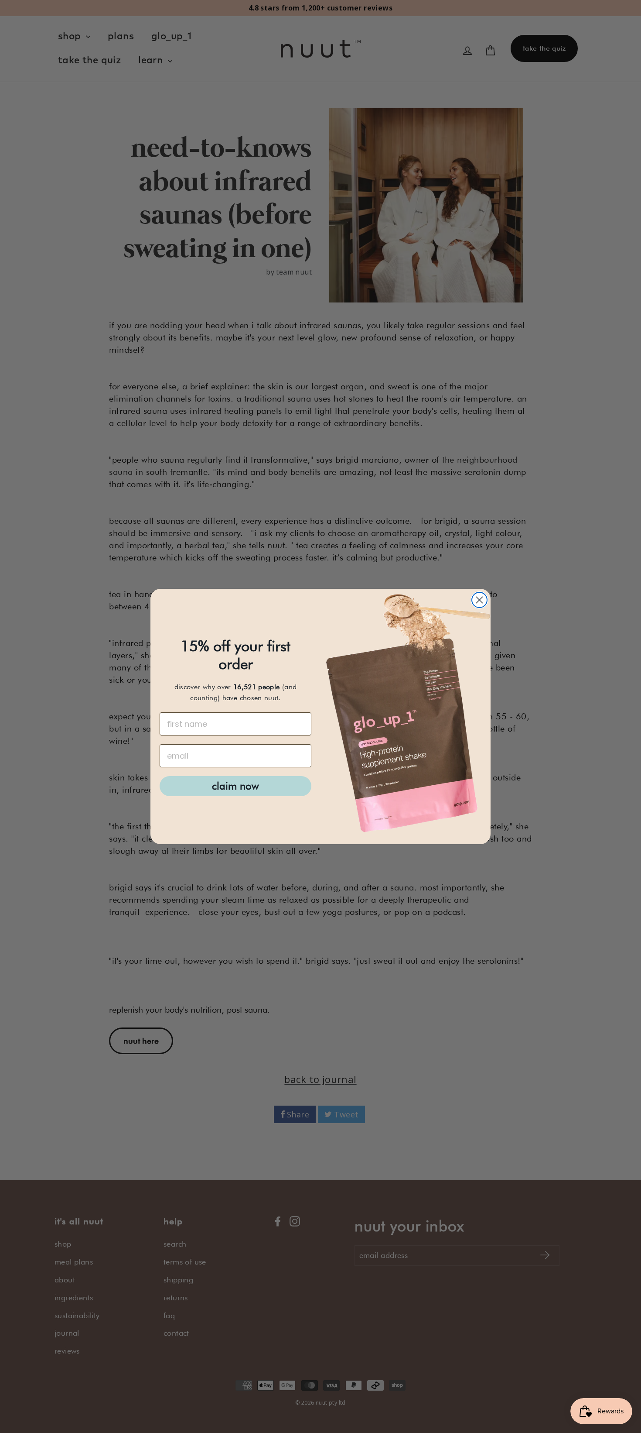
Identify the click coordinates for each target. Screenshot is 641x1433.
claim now (235, 786)
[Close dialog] (479, 600)
